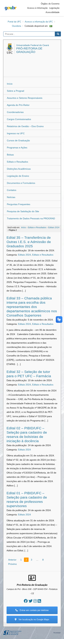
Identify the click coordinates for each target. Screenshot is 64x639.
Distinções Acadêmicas (19, 168)
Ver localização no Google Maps (33, 619)
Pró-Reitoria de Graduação (29, 50)
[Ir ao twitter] (30, 601)
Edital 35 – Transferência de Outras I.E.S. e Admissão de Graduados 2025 (29, 242)
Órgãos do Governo (50, 3)
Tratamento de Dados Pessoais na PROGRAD (31, 218)
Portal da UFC (14, 21)
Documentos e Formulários (21, 183)
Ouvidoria (16, 26)
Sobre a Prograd (15, 91)
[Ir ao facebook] (26, 601)
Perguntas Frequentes (18, 204)
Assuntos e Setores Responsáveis (24, 98)
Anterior (12, 559)
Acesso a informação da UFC (39, 21)
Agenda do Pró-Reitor (18, 105)
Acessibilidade (52, 12)
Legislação (54, 8)
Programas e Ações (17, 147)
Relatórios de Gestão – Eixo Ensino (25, 126)
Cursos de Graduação (18, 140)
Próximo (12, 564)
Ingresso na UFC (16, 133)
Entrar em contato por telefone (34, 610)
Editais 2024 (24, 254)
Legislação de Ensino (18, 176)
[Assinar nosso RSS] (39, 601)
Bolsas (10, 154)
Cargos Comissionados (19, 119)
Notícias (11, 197)
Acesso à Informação (37, 8)
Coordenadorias (15, 112)
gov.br (11, 8)
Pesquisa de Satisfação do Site (23, 211)
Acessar (57, 633)
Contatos (11, 190)
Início (9, 83)
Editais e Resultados (17, 161)
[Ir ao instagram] (35, 601)
